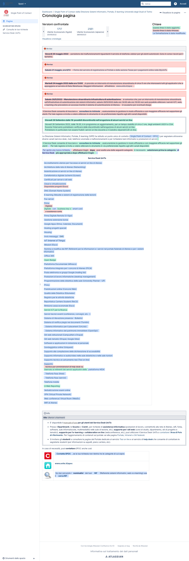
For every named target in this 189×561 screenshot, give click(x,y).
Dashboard (47, 12)
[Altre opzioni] (185, 13)
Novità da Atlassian (140, 546)
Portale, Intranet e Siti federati (130, 435)
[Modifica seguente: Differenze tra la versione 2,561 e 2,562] (107, 31)
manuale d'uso (70, 422)
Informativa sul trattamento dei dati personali (114, 551)
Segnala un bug (124, 546)
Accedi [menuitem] (183, 3)
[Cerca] (143, 4)
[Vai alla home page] (9, 4)
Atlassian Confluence (101, 546)
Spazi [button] (21, 3)
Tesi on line (125, 439)
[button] (175, 4)
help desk (148, 439)
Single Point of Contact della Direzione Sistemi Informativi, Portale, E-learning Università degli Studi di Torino (103, 12)
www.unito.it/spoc (64, 463)
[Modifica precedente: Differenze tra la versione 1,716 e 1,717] (43, 31)
